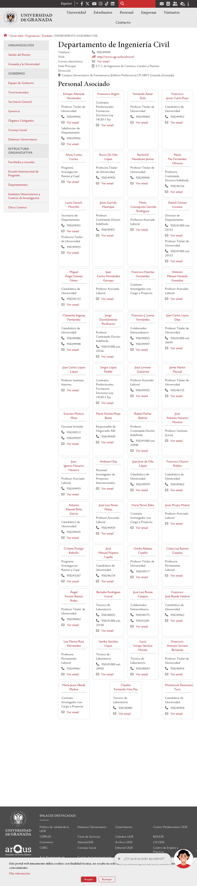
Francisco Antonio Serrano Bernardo (177, 646)
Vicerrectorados (18, 92)
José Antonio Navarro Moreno (177, 418)
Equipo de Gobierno (21, 83)
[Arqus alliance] (18, 850)
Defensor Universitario (22, 139)
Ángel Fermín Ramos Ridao (74, 596)
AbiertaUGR (85, 842)
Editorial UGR (124, 848)
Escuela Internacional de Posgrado (23, 173)
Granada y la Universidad (23, 64)
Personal (127, 13)
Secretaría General (20, 102)
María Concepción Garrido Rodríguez (143, 207)
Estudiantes (102, 13)
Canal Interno (123, 827)
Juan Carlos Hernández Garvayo (108, 276)
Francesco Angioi (108, 94)
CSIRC (44, 848)
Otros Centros (17, 207)
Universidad (76, 13)
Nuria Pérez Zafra (143, 505)
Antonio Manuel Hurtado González (177, 276)
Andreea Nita (108, 461)
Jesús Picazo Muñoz (177, 505)
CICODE (158, 842)
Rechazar (107, 879)
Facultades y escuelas (21, 162)
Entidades (47, 35)
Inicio (6, 36)
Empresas (148, 13)
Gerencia (14, 111)
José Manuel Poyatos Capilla (108, 553)
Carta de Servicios (89, 836)
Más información (19, 873)
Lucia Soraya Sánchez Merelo (142, 646)
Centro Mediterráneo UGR (170, 827)
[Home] (28, 17)
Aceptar (88, 879)
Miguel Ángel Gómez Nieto (74, 276)
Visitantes (171, 13)
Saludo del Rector (19, 54)
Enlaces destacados (58, 815)
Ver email (103, 61)
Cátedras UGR (124, 836)
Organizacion (32, 35)
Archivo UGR (123, 842)
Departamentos (18, 184)
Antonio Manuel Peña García (74, 509)
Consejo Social (17, 130)
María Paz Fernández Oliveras (177, 159)
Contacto (123, 23)
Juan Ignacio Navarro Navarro (74, 466)
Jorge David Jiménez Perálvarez (108, 319)
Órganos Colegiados (21, 120)
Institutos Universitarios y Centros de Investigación (24, 196)
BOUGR (158, 836)
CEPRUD (45, 836)
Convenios (46, 842)
